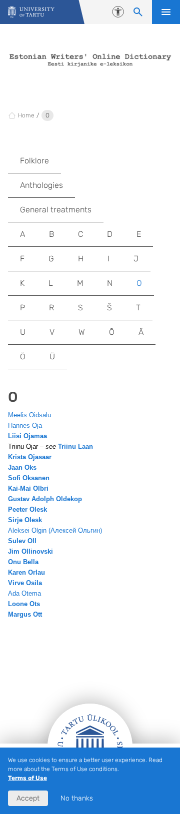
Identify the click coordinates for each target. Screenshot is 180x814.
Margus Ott (25, 614)
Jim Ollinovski (30, 551)
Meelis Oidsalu (29, 415)
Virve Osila (25, 583)
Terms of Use (27, 778)
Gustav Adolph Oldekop (45, 499)
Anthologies (41, 185)
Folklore (34, 160)
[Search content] (138, 12)
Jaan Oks (22, 467)
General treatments (56, 209)
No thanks (76, 798)
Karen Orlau (26, 572)
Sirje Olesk (25, 520)
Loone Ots (24, 604)
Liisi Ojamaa (27, 436)
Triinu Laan (75, 446)
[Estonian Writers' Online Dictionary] (31, 12)
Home (26, 115)
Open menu (166, 12)
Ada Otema (24, 593)
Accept (28, 798)
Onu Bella (23, 562)
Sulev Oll (22, 541)
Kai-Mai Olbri (28, 488)
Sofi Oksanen (29, 478)
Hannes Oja (25, 425)
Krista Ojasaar (30, 457)
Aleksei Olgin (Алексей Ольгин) (55, 530)
